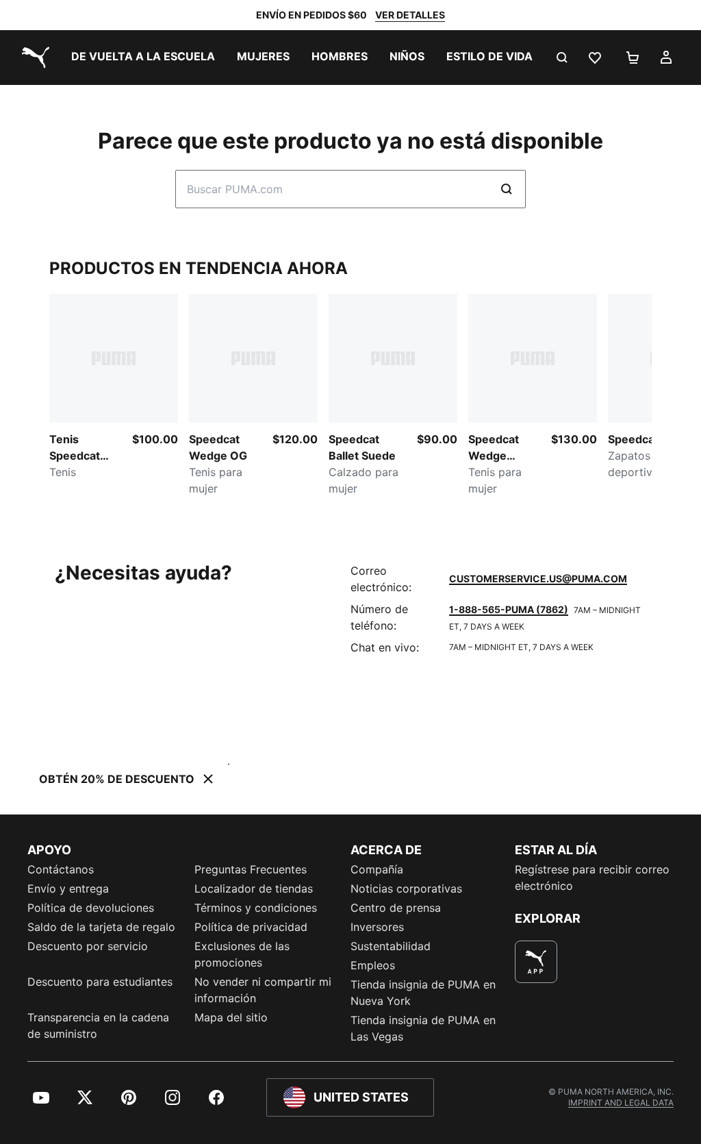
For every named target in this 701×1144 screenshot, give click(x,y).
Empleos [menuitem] (372, 965)
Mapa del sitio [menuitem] (231, 1017)
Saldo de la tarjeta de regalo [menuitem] (101, 927)
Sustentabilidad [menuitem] (390, 946)
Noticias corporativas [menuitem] (406, 888)
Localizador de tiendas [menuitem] (253, 888)
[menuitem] (143, 57)
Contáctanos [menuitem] (60, 869)
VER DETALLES (410, 15)
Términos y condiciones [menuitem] (255, 908)
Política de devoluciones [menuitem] (90, 908)
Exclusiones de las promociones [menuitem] (242, 954)
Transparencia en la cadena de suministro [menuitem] (98, 1025)
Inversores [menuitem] (377, 927)
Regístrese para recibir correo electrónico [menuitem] (592, 877)
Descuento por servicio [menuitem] (87, 946)
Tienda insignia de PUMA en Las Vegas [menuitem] (423, 1028)
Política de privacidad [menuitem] (250, 927)
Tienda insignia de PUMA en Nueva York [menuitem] (423, 993)
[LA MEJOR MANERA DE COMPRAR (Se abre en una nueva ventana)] (536, 962)
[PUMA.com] (33, 57)
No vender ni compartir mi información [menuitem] (262, 990)
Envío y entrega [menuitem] (68, 888)
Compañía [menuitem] (376, 869)
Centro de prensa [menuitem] (395, 908)
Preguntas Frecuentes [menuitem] (250, 869)
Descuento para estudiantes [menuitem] (100, 981)
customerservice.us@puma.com (538, 578)
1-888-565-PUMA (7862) (508, 609)
